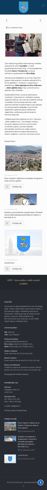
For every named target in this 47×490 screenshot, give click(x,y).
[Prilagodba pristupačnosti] (40, 482)
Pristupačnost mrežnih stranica (16, 374)
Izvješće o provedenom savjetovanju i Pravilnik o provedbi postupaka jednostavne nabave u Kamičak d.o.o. (23, 214)
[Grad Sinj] (23, 7)
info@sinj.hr (15, 406)
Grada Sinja (21, 410)
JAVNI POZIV (9, 263)
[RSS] (23, 486)
